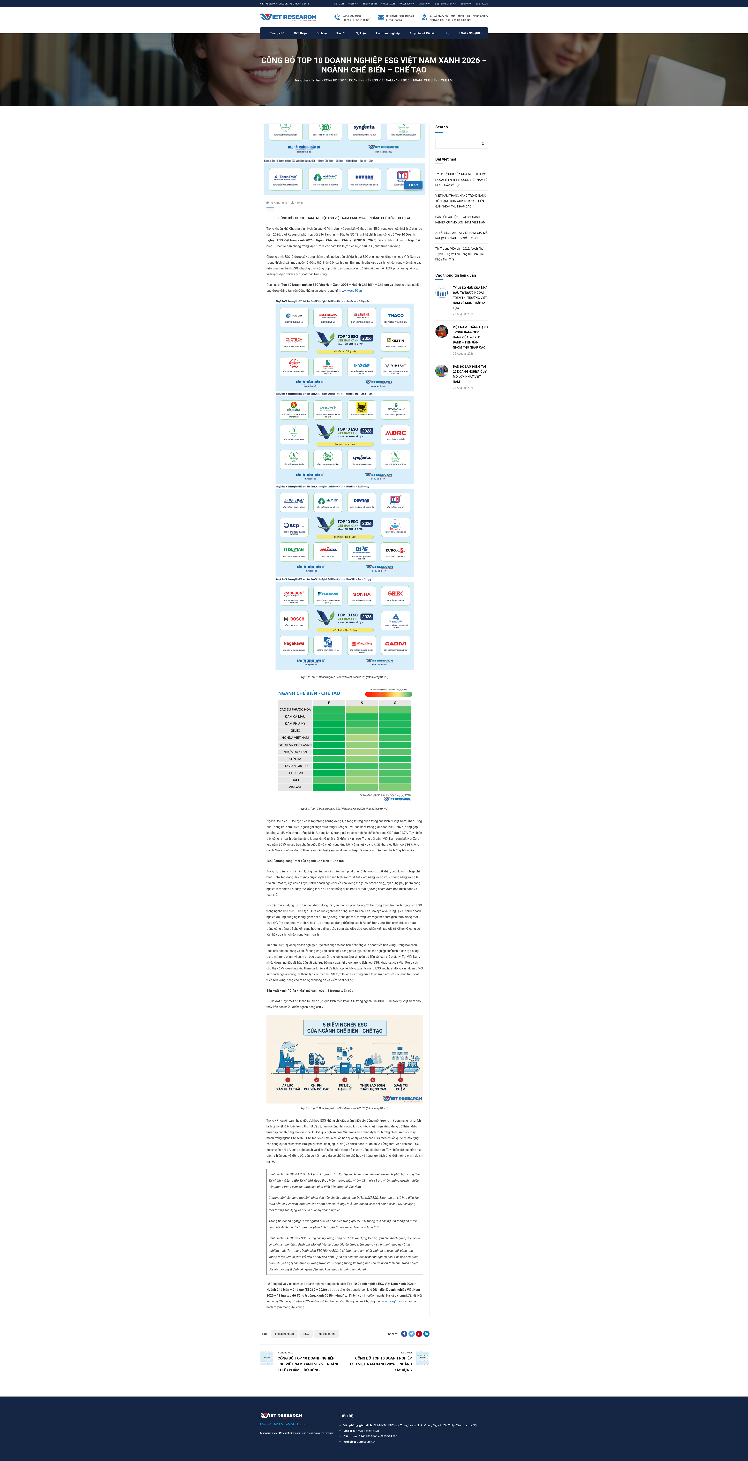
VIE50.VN (353, 3)
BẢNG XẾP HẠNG (469, 33)
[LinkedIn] (426, 1334)
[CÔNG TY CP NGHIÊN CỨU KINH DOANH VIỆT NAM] (288, 17)
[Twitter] (411, 1334)
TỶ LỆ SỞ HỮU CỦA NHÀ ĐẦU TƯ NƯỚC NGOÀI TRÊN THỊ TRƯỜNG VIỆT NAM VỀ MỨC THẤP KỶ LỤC (461, 180)
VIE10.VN (339, 3)
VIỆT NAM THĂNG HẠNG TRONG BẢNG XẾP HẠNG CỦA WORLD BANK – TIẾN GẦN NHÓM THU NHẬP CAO (460, 201)
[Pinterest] (419, 1334)
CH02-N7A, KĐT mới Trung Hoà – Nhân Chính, (459, 15)
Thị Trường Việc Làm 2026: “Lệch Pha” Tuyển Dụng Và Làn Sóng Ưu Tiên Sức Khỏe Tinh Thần (459, 254)
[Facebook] (404, 1334)
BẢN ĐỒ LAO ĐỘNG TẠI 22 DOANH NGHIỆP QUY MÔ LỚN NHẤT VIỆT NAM (460, 219)
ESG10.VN (466, 3)
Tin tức (316, 80)
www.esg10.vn (352, 290)
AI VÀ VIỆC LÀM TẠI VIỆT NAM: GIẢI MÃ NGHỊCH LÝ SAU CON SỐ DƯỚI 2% (461, 235)
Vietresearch (326, 1334)
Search (441, 127)
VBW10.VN (424, 3)
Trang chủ (301, 80)
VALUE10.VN (388, 3)
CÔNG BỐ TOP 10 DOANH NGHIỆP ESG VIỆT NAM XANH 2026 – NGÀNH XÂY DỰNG (381, 1364)
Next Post (406, 1352)
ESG (306, 1334)
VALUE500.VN (406, 3)
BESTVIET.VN (370, 3)
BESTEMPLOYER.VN (445, 3)
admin (299, 203)
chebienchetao (284, 1334)
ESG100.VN (482, 3)
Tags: (263, 1334)
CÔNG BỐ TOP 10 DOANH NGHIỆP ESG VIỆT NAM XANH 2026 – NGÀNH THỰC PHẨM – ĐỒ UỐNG (309, 1364)
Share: (392, 1334)
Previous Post (285, 1352)
